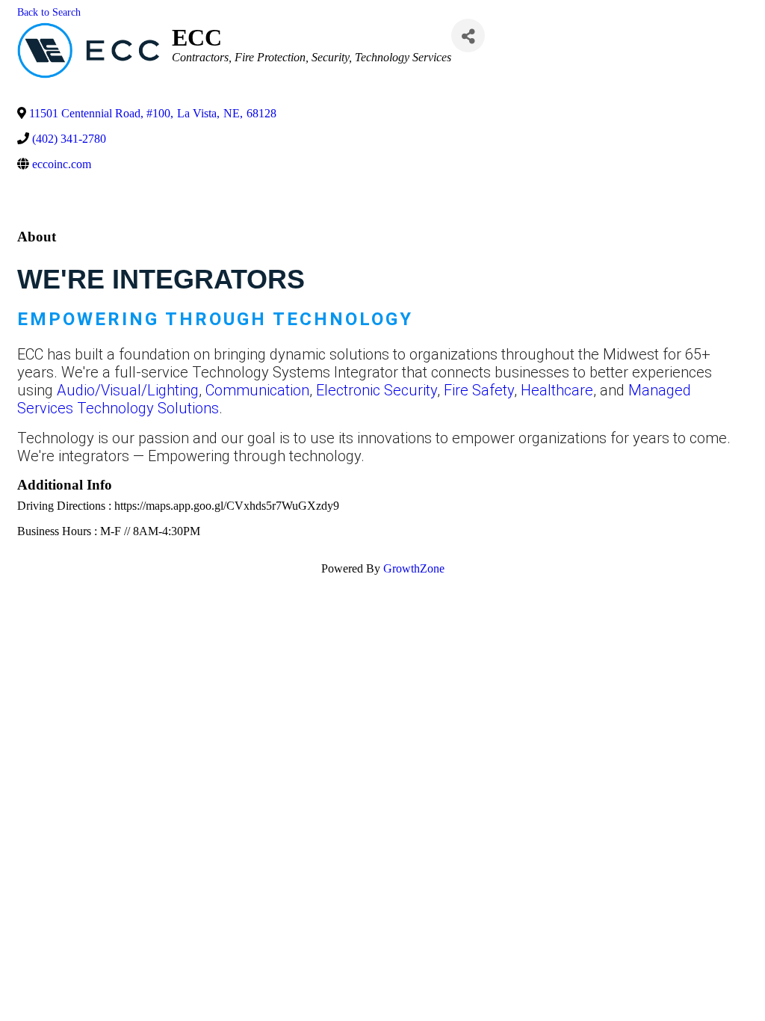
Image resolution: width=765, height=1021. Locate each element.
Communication (257, 390)
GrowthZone (414, 568)
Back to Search (49, 12)
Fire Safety (479, 390)
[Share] (468, 35)
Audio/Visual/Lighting (128, 390)
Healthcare (557, 390)
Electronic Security (376, 390)
